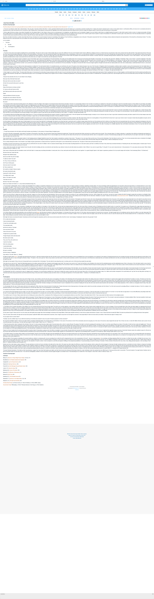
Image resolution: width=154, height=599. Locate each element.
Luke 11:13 (70, 26)
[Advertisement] (77, 416)
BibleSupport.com (76, 388)
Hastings (12, 18)
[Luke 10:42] (1, 269)
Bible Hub (77, 389)
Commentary (9, 18)
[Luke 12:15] (152, 269)
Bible (5, 18)
